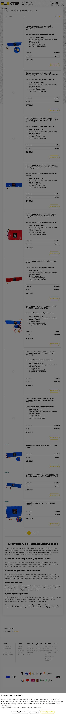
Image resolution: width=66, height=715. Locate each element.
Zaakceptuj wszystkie (47, 711)
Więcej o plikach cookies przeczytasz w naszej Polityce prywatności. (22, 707)
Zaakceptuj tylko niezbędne (20, 711)
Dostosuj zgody (35, 711)
